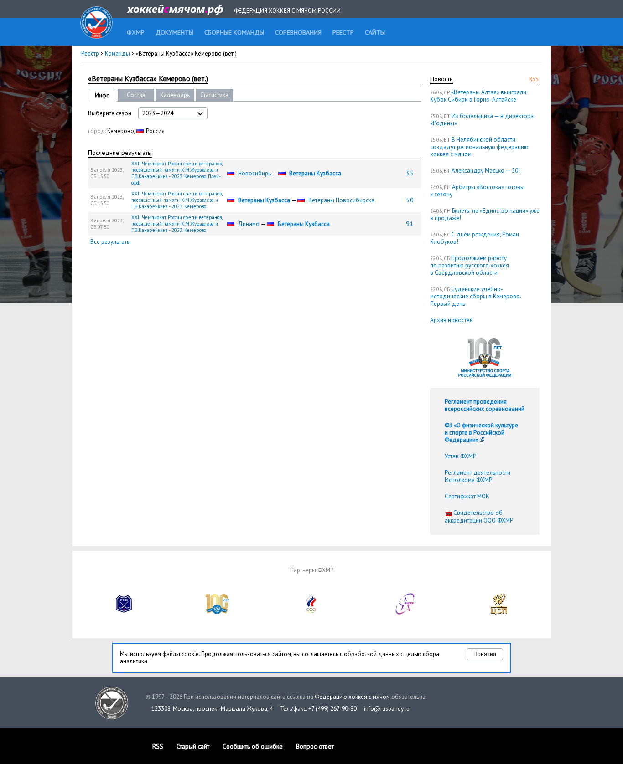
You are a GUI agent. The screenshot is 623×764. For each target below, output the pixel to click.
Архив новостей (451, 320)
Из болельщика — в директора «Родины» (482, 119)
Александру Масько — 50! (486, 170)
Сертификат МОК (467, 496)
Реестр (90, 53)
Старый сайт (193, 746)
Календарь (175, 95)
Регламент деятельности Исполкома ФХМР (477, 476)
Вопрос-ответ (315, 746)
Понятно (484, 654)
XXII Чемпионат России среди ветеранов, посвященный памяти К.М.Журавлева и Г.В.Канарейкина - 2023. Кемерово (176, 200)
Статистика (214, 95)
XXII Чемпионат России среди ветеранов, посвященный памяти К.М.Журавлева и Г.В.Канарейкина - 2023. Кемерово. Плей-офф (176, 173)
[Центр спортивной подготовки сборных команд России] (499, 612)
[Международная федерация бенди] (124, 612)
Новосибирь (254, 173)
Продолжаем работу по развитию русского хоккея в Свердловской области (469, 265)
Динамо (249, 224)
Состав (136, 95)
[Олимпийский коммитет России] (311, 612)
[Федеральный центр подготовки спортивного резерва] (405, 612)
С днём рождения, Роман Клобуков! (474, 238)
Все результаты (110, 242)
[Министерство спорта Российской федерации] (217, 612)
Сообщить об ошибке (253, 746)
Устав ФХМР (460, 456)
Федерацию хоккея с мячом (352, 697)
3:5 (409, 173)
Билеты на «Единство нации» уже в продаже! (485, 214)
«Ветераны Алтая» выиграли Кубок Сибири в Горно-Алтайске (478, 95)
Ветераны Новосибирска (341, 200)
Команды (117, 53)
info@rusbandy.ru (387, 709)
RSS (534, 79)
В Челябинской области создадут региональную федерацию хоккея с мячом (479, 147)
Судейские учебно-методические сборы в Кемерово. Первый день (475, 296)
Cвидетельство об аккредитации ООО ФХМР (479, 516)
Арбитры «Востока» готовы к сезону (477, 190)
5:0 (409, 200)
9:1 (409, 224)
